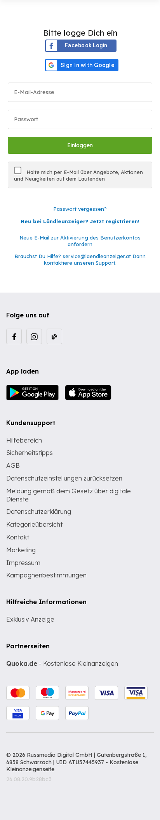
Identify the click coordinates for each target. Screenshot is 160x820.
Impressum (23, 563)
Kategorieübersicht (34, 524)
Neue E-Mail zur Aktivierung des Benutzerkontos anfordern (80, 240)
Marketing (21, 550)
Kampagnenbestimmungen (46, 575)
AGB (13, 465)
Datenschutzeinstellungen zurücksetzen (64, 478)
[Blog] (54, 336)
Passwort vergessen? (80, 209)
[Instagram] (34, 336)
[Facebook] (14, 336)
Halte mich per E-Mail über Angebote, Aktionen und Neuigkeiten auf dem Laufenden (78, 175)
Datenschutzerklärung (38, 511)
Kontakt (17, 537)
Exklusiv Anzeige (30, 619)
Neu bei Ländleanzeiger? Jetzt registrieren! (80, 221)
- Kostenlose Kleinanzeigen (62, 663)
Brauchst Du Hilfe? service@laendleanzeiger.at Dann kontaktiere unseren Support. (80, 259)
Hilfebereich (24, 440)
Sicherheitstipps (29, 453)
